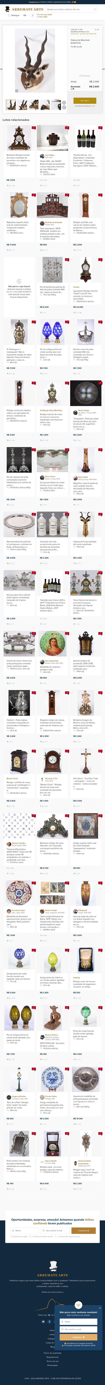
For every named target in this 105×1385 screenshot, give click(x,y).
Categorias (52, 1338)
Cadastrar (77, 1337)
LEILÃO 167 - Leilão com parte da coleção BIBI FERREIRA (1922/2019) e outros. (84, 34)
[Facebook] (49, 1322)
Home (52, 1330)
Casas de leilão (52, 1343)
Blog (52, 1347)
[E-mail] (43, 1322)
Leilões (52, 1334)
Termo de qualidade (52, 1353)
